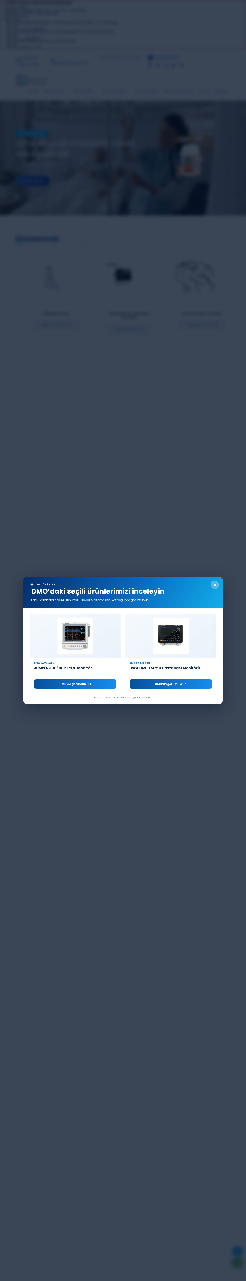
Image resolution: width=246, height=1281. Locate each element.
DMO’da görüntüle (73, 684)
